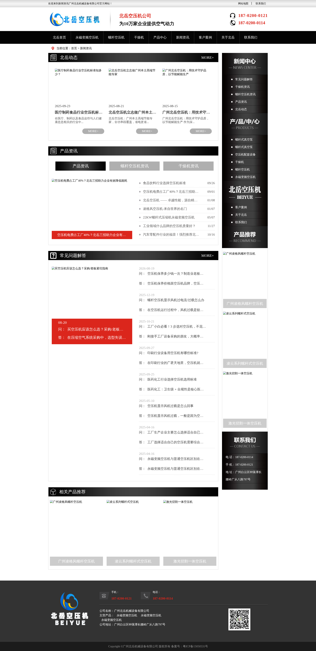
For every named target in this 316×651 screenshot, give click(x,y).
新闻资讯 (182, 37)
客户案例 (205, 37)
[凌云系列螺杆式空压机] (133, 526)
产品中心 (160, 37)
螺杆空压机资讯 (245, 94)
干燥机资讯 (242, 86)
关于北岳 (228, 37)
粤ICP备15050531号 (195, 646)
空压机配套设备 (245, 154)
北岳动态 (241, 109)
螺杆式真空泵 (244, 139)
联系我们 (261, 3)
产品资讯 (241, 101)
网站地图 (243, 3)
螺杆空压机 (116, 37)
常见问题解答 (244, 79)
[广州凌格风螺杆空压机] (76, 526)
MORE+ (207, 57)
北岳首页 (59, 37)
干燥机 (139, 37)
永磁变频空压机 (87, 37)
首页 (74, 48)
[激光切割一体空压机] (189, 526)
